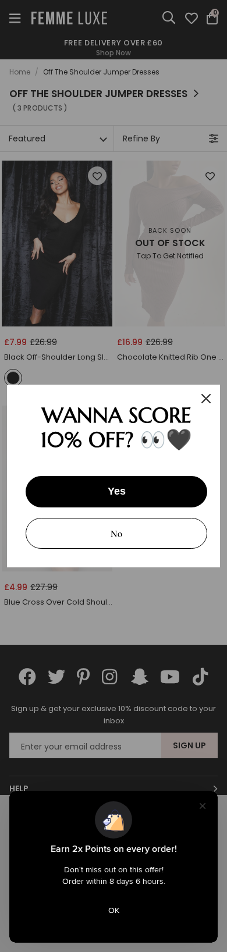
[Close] (206, 399)
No (116, 533)
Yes (117, 491)
